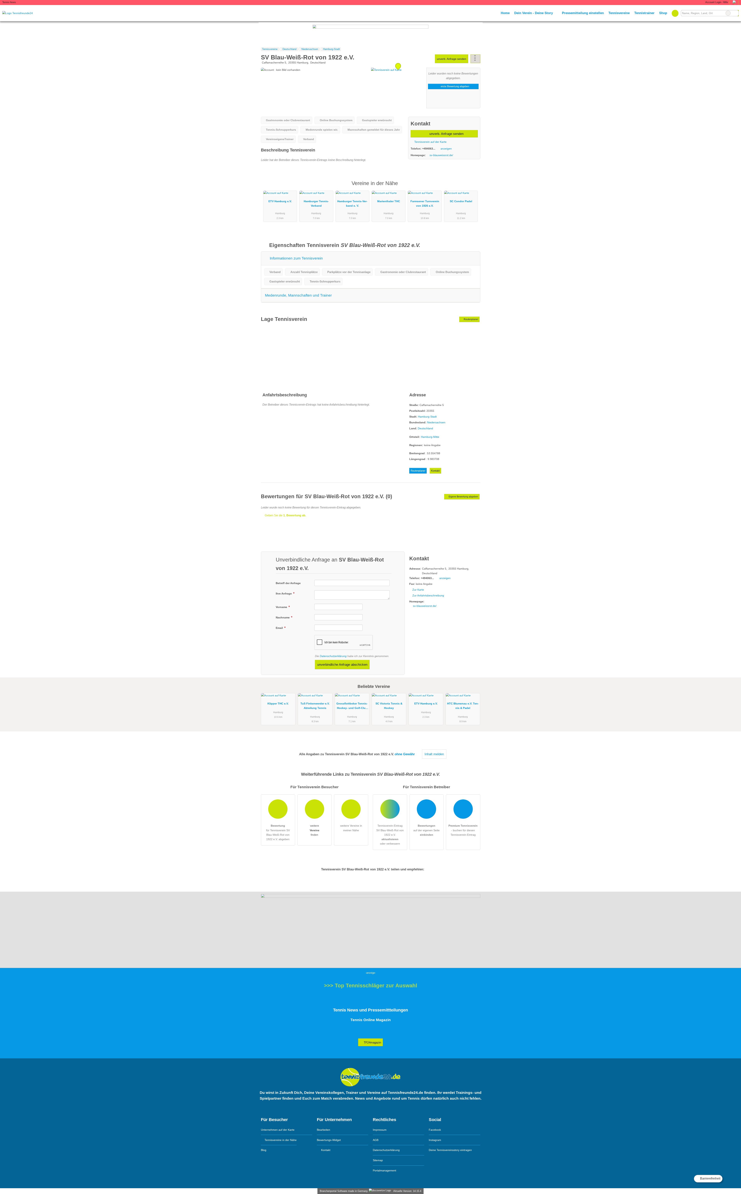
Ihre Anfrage (284, 593)
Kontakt (435, 470)
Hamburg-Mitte (430, 436)
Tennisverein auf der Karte (430, 141)
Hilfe (725, 2)
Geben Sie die (285, 515)
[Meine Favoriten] (675, 13)
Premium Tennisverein (472, 187)
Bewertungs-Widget (329, 1140)
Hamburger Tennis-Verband (316, 203)
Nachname (283, 617)
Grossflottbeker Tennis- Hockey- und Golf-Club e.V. (352, 706)
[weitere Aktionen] (475, 58)
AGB (375, 1140)
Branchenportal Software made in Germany (343, 1191)
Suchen (736, 13)
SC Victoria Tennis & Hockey (389, 705)
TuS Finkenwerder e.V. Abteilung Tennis (315, 705)
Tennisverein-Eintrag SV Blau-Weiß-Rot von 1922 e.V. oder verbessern (390, 834)
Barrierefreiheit (709, 1178)
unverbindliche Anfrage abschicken (342, 664)
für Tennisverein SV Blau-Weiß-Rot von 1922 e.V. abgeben (278, 832)
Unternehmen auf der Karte (277, 1129)
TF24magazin (372, 1042)
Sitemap (378, 1160)
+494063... (428, 148)
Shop (663, 13)
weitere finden (314, 830)
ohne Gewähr (405, 754)
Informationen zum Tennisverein (296, 258)
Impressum (380, 1129)
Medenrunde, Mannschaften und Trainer (298, 295)
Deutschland (425, 428)
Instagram (435, 1140)
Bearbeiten (323, 1129)
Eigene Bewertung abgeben (463, 496)
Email (280, 627)
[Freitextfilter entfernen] (728, 13)
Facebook (435, 1129)
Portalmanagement (384, 1170)
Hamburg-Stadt (427, 416)
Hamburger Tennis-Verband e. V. (352, 203)
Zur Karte (418, 589)
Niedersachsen (436, 422)
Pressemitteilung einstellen (583, 13)
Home (505, 13)
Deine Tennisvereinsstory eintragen (450, 1150)
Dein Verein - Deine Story (533, 13)
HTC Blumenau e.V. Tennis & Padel (463, 705)
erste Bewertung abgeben (454, 86)
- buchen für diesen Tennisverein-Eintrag (463, 830)
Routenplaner (470, 319)
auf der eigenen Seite (426, 830)
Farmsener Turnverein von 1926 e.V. (424, 203)
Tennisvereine (619, 13)
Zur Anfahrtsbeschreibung (428, 595)
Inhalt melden (434, 754)
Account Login (713, 2)
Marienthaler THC (388, 201)
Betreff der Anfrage (288, 583)
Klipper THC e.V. (278, 703)
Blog (263, 1150)
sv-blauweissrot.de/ (441, 155)
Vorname (282, 607)
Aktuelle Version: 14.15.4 (407, 1191)
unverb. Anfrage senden (451, 58)
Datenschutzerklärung (333, 656)
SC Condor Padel (461, 201)
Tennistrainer (644, 13)
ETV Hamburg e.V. (280, 201)
